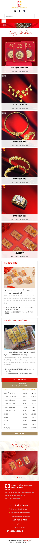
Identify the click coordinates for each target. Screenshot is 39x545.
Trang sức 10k (19, 216)
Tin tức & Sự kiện (19, 527)
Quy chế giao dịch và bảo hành (20, 512)
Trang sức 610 (19, 179)
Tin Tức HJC (10, 263)
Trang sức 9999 (19, 104)
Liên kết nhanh (19, 520)
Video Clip (19, 446)
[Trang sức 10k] (20, 203)
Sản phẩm (17, 524)
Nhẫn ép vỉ (19, 253)
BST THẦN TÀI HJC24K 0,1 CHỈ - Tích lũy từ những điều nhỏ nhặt (19, 308)
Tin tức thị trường (15, 320)
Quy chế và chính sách (19, 505)
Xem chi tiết (19, 433)
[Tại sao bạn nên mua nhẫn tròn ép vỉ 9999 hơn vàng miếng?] (19, 277)
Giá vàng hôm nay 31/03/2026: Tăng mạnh (18, 373)
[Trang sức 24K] (20, 129)
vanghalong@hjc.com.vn (17, 495)
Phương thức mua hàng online (20, 516)
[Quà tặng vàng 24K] (20, 55)
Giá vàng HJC (20, 380)
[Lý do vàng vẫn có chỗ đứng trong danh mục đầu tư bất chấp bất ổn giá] (19, 337)
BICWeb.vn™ (26, 542)
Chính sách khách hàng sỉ (19, 509)
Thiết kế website (14, 542)
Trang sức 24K (19, 141)
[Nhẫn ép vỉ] (20, 240)
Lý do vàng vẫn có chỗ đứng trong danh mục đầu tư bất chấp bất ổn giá (19, 353)
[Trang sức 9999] (20, 92)
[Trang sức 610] (20, 166)
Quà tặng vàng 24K (19, 67)
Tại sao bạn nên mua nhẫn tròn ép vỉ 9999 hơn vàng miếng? (18, 292)
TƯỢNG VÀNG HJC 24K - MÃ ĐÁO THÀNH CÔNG (19, 313)
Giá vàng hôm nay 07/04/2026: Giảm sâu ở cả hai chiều (19, 370)
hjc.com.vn (27, 540)
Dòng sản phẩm (19, 32)
